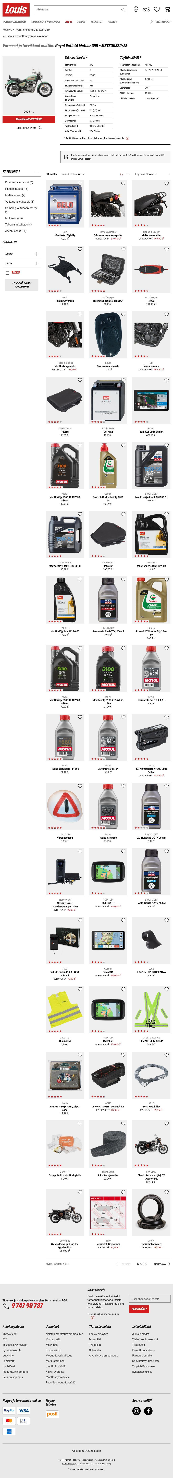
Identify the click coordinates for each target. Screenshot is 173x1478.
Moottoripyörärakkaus (59, 1355)
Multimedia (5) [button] (14, 218)
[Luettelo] (127, 174)
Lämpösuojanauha (108, 1175)
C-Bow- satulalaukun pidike (108, 235)
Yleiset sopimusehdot (145, 1339)
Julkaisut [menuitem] (96, 21)
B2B (5, 1339)
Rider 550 (108, 1041)
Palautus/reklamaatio (16, 1371)
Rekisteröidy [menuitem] (163, 21)
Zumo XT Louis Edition (151, 431)
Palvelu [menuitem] (112, 21)
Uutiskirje (8, 1355)
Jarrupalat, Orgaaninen (108, 1244)
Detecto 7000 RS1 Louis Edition (108, 1106)
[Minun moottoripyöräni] (146, 9)
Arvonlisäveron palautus (103, 1355)
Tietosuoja (138, 1344)
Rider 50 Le (108, 903)
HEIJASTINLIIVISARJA (151, 1041)
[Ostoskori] (167, 9)
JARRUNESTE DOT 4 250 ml (151, 837)
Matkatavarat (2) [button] (15, 195)
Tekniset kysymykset (15, 1344)
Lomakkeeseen (84, 159)
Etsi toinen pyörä (26, 127)
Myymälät (95, 1339)
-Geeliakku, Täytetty (65, 235)
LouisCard (9, 1366)
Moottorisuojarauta (65, 366)
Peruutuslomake (142, 1355)
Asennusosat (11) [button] (15, 231)
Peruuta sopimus (13, 1377)
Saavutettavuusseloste (145, 1361)
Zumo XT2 (108, 972)
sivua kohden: (69, 174)
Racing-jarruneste (108, 837)
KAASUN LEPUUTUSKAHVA (151, 972)
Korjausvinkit (53, 1350)
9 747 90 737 (27, 1306)
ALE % (16, 272)
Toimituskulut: (68, 1463)
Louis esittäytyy (98, 1334)
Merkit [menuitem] (81, 21)
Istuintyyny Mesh (65, 300)
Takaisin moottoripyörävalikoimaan (26, 36)
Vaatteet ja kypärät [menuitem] (14, 21)
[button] (123, 9)
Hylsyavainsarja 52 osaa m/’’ (108, 300)
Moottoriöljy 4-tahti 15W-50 (151, 566)
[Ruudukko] (121, 173)
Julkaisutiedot (140, 1334)
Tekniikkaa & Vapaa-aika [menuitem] (45, 21)
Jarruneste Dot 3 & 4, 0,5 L (151, 700)
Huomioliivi (65, 1041)
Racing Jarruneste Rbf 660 (65, 768)
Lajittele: (140, 174)
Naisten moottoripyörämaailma (64, 1334)
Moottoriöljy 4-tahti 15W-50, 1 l (151, 497)
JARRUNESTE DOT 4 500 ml (151, 903)
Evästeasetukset (142, 1371)
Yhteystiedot (10, 1334)
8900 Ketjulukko (151, 1106)
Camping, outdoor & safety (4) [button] (21, 209)
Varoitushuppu (65, 837)
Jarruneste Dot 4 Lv (108, 768)
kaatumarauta (151, 366)
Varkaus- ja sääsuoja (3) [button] (19, 201)
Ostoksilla (95, 1350)
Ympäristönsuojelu (143, 1366)
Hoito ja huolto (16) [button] (16, 188)
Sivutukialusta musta (108, 366)
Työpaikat (95, 1344)
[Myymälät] (136, 9)
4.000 (151, 300)
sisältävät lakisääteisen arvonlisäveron (89, 1460)
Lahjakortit (9, 1361)
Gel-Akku (108, 431)
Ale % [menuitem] (68, 21)
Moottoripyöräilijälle (58, 1377)
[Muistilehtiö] (156, 9)
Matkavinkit (53, 1339)
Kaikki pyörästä (55, 1371)
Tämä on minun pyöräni (29, 119)
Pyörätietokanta (12, 1350)
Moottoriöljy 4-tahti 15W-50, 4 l (65, 566)
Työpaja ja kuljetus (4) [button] (18, 224)
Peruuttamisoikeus (143, 1350)
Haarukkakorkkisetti (151, 1244)
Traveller (64, 431)
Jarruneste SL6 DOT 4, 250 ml (108, 631)
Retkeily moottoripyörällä (61, 1382)
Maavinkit (52, 1344)
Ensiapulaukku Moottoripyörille (65, 1175)
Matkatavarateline (151, 235)
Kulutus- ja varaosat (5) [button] (19, 182)
